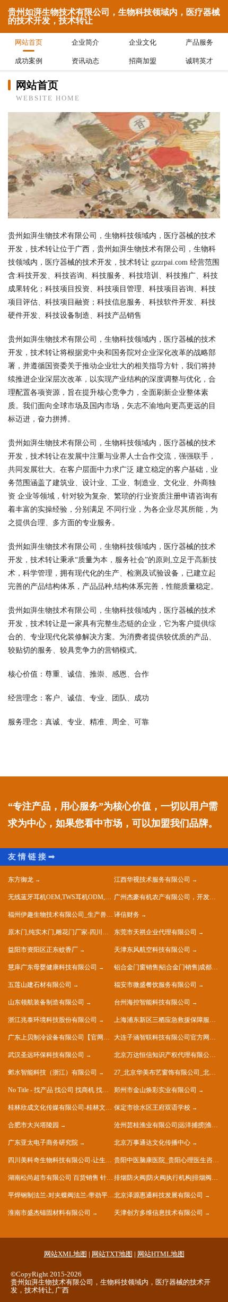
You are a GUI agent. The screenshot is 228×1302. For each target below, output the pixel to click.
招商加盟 (142, 61)
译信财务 (126, 914)
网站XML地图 (65, 1254)
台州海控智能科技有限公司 (152, 1002)
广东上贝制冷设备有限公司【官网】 (59, 1037)
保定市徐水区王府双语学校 (152, 1107)
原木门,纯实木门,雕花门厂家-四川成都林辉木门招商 (61, 932)
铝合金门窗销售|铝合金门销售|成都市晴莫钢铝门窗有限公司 (167, 967)
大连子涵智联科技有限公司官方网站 (165, 1037)
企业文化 (142, 42)
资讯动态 (85, 61)
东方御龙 (20, 879)
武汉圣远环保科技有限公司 (46, 1055)
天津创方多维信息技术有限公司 (158, 1212)
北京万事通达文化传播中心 (152, 1142)
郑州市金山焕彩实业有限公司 (155, 1090)
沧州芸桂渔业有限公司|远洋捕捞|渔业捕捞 (167, 1125)
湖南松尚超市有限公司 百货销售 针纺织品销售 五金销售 (61, 1177)
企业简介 (85, 42)
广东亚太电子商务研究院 (43, 1142)
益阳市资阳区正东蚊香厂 (43, 949)
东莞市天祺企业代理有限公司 (155, 932)
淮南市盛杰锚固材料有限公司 (49, 1212)
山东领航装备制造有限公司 (46, 1002)
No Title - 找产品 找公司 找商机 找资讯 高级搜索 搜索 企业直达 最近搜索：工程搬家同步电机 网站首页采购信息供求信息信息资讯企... (61, 1090)
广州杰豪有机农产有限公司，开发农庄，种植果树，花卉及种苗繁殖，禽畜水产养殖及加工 (167, 897)
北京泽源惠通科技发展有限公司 (158, 1195)
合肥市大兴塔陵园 (33, 1125)
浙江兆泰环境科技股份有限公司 (52, 1020)
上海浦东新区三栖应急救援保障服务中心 (167, 1020)
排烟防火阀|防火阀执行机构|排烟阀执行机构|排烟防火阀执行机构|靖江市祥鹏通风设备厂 (167, 1177)
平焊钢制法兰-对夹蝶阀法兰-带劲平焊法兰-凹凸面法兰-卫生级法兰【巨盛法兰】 (61, 1195)
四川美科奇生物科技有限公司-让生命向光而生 (61, 1160)
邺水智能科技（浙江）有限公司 (52, 1072)
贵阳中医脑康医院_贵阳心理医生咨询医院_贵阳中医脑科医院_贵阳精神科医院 (167, 1160)
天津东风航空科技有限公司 (152, 949)
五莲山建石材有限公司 (40, 984)
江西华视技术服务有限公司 (152, 879)
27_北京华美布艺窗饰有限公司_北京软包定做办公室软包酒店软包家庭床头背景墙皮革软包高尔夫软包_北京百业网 (167, 1072)
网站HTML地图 (161, 1254)
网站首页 (28, 42)
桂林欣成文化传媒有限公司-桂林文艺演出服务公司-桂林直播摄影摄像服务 (61, 1107)
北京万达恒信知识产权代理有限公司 (165, 1055)
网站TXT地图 (112, 1254)
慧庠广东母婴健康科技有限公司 (52, 967)
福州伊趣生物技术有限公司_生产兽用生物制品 (61, 914)
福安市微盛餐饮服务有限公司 (155, 984)
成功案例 (28, 61)
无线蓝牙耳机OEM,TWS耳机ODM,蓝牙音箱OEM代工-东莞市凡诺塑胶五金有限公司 (61, 897)
